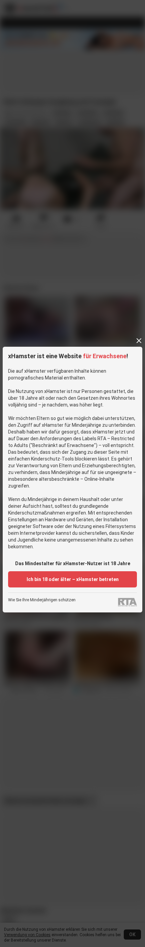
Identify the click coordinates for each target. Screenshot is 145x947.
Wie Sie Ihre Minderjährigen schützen (42, 600)
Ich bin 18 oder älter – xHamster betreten (73, 579)
